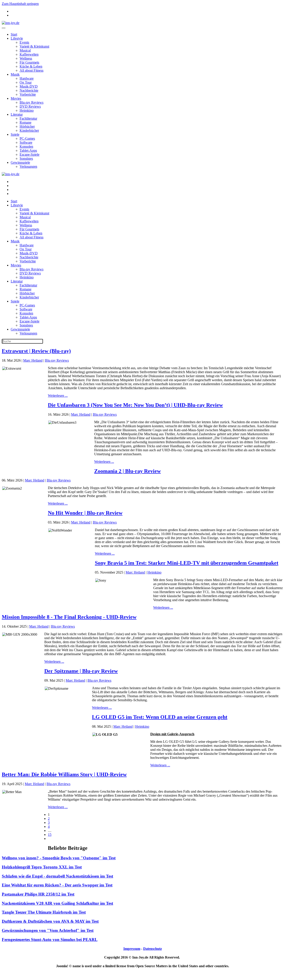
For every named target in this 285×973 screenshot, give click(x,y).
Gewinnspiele (20, 162)
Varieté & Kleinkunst (34, 46)
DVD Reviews (30, 106)
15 (49, 834)
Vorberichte (28, 94)
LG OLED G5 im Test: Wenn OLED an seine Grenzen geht (159, 717)
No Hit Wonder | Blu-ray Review (85, 513)
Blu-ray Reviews (31, 102)
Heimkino (27, 110)
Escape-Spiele (29, 154)
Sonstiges (26, 158)
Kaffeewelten (29, 54)
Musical (25, 50)
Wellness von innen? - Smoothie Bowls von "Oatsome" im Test (59, 858)
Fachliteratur (28, 118)
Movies (16, 98)
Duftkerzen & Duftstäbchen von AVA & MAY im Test (50, 921)
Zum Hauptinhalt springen (20, 4)
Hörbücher (27, 126)
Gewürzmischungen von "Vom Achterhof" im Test (48, 930)
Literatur (17, 114)
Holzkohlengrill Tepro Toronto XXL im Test (42, 867)
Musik (15, 74)
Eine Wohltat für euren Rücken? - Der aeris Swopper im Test (57, 885)
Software (26, 142)
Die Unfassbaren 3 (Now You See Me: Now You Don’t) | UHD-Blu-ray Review (135, 405)
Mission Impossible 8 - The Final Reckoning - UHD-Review (69, 617)
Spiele (15, 134)
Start (14, 34)
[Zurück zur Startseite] (10, 23)
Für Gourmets (29, 62)
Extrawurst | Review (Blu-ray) (36, 351)
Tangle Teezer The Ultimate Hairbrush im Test (44, 912)
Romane (25, 122)
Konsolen (26, 146)
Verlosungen (28, 166)
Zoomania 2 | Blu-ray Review (127, 471)
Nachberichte (29, 90)
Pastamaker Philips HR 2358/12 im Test (38, 894)
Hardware (27, 78)
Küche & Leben (31, 66)
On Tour (26, 82)
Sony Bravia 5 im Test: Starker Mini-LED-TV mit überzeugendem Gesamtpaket (186, 563)
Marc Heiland (33, 360)
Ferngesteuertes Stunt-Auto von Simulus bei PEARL (50, 939)
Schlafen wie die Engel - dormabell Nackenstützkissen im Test (57, 876)
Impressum (131, 949)
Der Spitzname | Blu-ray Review (81, 671)
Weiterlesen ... (58, 395)
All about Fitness (31, 70)
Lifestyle (17, 38)
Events (24, 42)
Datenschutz (152, 949)
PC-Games (27, 138)
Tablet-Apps (28, 150)
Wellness (26, 58)
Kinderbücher (29, 130)
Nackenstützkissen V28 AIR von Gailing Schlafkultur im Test (57, 903)
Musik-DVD (29, 86)
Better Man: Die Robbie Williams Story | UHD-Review (64, 774)
